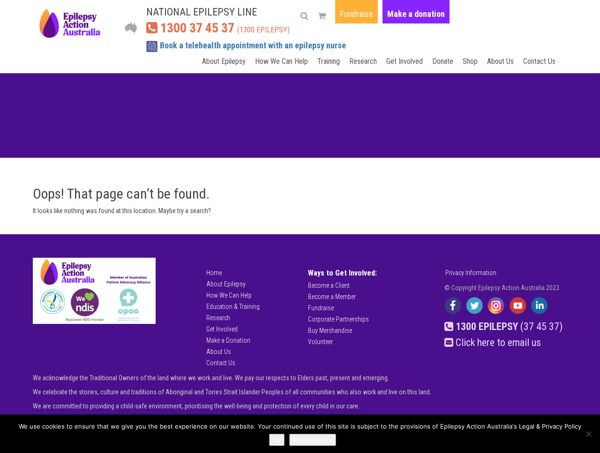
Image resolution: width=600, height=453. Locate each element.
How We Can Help (281, 61)
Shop (470, 61)
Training (328, 61)
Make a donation (416, 14)
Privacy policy (312, 440)
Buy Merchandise (330, 330)
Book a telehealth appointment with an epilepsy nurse (253, 45)
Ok (277, 440)
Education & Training (233, 306)
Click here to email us (497, 342)
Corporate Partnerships (338, 319)
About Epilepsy (224, 61)
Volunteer (320, 342)
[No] (588, 433)
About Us (500, 61)
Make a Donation (228, 340)
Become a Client (329, 285)
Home (214, 272)
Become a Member (332, 296)
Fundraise (356, 14)
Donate (442, 61)
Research (363, 61)
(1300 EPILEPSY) (224, 28)
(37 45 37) (509, 326)
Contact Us (539, 61)
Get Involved (404, 61)
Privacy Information (470, 272)
